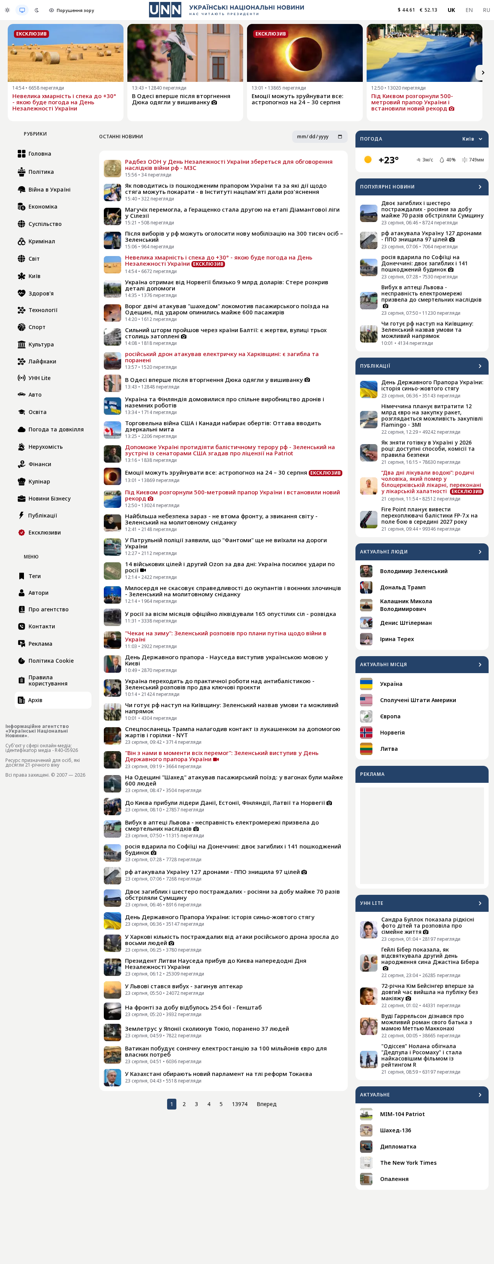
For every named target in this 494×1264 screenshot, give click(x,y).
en (469, 10)
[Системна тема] (22, 10)
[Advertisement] (422, 835)
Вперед (267, 1104)
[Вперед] (483, 72)
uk (451, 10)
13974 (239, 1104)
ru (486, 10)
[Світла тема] (7, 10)
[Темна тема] (36, 10)
